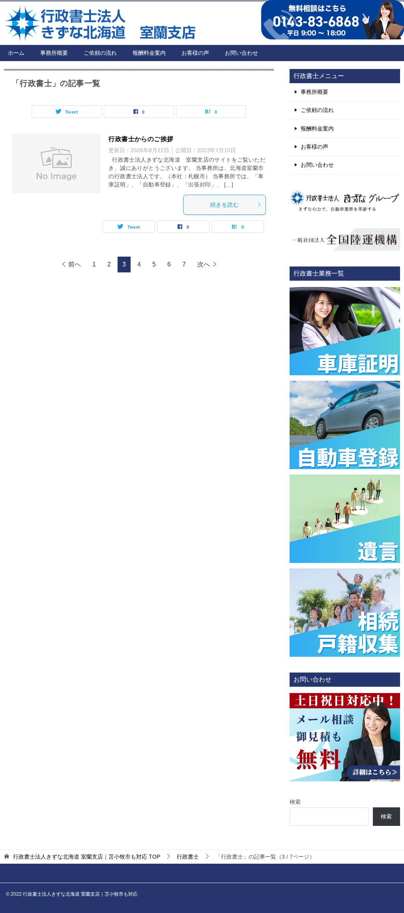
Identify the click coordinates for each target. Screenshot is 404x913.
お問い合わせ (241, 53)
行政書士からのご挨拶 (140, 139)
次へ (203, 264)
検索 (295, 802)
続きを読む (224, 204)
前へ (74, 264)
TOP (86, 856)
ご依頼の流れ (100, 53)
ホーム (16, 53)
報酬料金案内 (149, 53)
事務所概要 (54, 53)
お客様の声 (195, 53)
